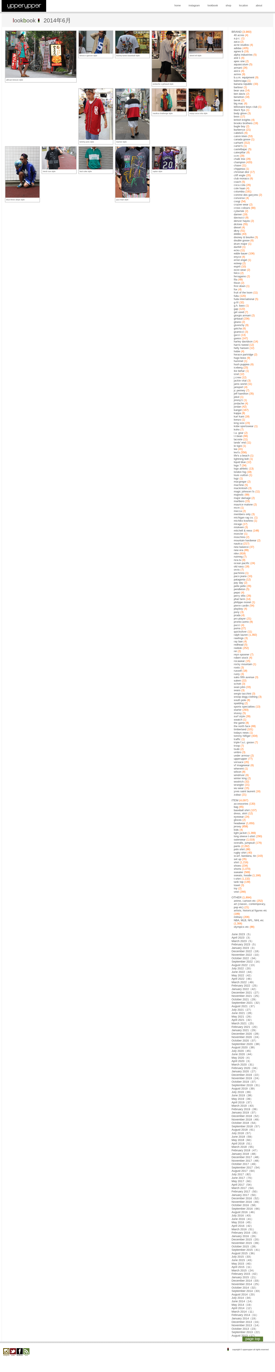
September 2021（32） (247, 1002)
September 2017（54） (247, 1167)
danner (238, 214)
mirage (238, 524)
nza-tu (237, 560)
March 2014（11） (243, 1311)
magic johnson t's (244, 491)
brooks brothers (243, 123)
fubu (236, 295)
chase (237, 165)
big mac (238, 103)
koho (237, 429)
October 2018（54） (245, 1122)
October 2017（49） (245, 1164)
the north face (242, 726)
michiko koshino (243, 520)
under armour (242, 755)
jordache (239, 403)
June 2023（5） (242, 934)
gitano (237, 321)
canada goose (242, 139)
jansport (238, 387)
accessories (241, 803)
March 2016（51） (244, 1229)
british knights (242, 119)
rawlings (239, 638)
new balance (241, 546)
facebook (20, 1352)
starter (238, 709)
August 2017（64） (244, 1170)
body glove (240, 113)
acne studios (241, 44)
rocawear (239, 661)
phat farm (239, 599)
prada (237, 615)
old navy (239, 566)
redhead (238, 644)
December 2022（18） (246, 951)
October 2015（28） (245, 1246)
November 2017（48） (246, 1160)
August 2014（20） (244, 1294)
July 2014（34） (242, 1297)
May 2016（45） (242, 1222)
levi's (237, 452)
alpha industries (243, 54)
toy (235, 888)
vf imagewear (242, 765)
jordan (237, 406)
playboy (238, 608)
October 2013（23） (245, 1328)
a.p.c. (237, 38)
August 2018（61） (244, 1129)
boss (237, 116)
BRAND (237, 31)
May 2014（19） (242, 1304)
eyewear (239, 816)
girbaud (238, 318)
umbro (237, 752)
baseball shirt (242, 810)
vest (236, 891)
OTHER (237, 897)
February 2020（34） (245, 1068)
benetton (239, 97)
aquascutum (241, 64)
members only (242, 514)
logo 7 (237, 465)
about (259, 5)
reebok (238, 648)
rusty (237, 674)
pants (237, 846)
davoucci (239, 217)
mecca (238, 511)
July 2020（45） (242, 1050)
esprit (237, 266)
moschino (239, 537)
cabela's (238, 132)
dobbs (237, 233)
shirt (236, 862)
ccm (236, 155)
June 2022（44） (243, 972)
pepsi (237, 592)
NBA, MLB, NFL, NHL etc (249, 920)
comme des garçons (246, 194)
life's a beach (241, 455)
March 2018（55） (244, 1146)
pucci (237, 625)
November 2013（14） (246, 1325)
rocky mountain (243, 664)
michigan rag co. (244, 517)
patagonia (239, 579)
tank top (238, 881)
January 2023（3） (244, 948)
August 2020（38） (244, 1047)
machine (239, 485)
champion (239, 162)
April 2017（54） (242, 1184)
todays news (241, 732)
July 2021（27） (242, 1009)
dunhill (237, 247)
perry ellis (240, 595)
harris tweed (241, 344)
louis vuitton (241, 475)
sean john (239, 687)
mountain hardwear (245, 540)
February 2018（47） (245, 1150)
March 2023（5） (243, 941)
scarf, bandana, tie (245, 855)
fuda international (244, 299)
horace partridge (243, 354)
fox (235, 289)
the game (239, 722)
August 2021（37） (244, 1006)
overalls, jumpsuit (244, 842)
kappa (237, 413)
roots (237, 667)
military (238, 917)
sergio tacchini (242, 693)
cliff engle (239, 175)
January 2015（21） (245, 1277)
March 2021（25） (244, 1023)
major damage (242, 498)
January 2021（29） (245, 1030)
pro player (240, 618)
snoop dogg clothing (245, 696)
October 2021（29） (245, 999)
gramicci (239, 331)
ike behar (239, 370)
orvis (237, 569)
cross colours (242, 207)
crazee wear (241, 204)
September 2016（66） (247, 1208)
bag (236, 806)
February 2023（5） (244, 944)
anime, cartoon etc (245, 900)
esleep (238, 263)
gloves (238, 819)
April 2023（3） (242, 937)
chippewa (239, 168)
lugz (236, 478)
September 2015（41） (247, 1249)
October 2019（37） (245, 1081)
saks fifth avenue (244, 677)
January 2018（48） (245, 1153)
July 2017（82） (242, 1174)
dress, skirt (240, 813)
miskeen (239, 527)
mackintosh (240, 488)
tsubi (237, 749)
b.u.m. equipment (244, 77)
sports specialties (244, 706)
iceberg (238, 367)
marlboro (239, 501)
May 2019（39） (242, 1098)
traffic (237, 739)
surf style (239, 716)
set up (237, 859)
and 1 (237, 57)
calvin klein (240, 136)
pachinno (239, 573)
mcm (237, 507)
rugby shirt (240, 852)
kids (236, 829)
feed (26, 1352)
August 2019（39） (244, 1088)
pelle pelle (240, 586)
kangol (238, 410)
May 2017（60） (242, 1181)
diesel (237, 227)
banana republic (243, 83)
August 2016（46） (244, 1212)
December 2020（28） (246, 1033)
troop (237, 745)
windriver (239, 775)
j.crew (237, 377)
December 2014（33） (246, 1280)
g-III (236, 302)
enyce (237, 256)
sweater (238, 872)
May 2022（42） (242, 975)
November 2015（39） (246, 1243)
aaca (237, 41)
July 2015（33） (242, 1256)
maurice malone (243, 504)
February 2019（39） (245, 1109)
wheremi (239, 768)
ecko (237, 250)
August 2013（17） (244, 1335)
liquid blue (240, 462)
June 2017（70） (243, 1177)
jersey (237, 826)
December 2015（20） (246, 1239)
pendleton (239, 589)
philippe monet (242, 602)
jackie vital (240, 380)
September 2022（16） (247, 961)
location (243, 5)
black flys (239, 110)
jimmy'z (238, 400)
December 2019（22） (246, 1074)
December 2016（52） (246, 1198)
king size (239, 423)
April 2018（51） (242, 1143)
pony (237, 612)
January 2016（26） (245, 1236)
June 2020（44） (243, 1054)
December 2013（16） (246, 1322)
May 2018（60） (242, 1140)
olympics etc (241, 926)
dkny (237, 230)
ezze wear (240, 269)
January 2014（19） (245, 1318)
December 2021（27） (246, 992)
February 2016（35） (245, 1232)
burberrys (239, 129)
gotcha (238, 328)
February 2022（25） (245, 985)
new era (238, 550)
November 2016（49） (246, 1201)
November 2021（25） (246, 996)
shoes (237, 865)
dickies (238, 224)
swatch (238, 719)
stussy (238, 713)
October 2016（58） (245, 1205)
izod (236, 374)
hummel (238, 361)
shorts (237, 868)
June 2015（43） (243, 1260)
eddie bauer (241, 253)
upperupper (240, 758)
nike (236, 553)
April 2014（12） (242, 1308)
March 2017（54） (244, 1188)
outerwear (240, 839)
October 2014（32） (245, 1287)
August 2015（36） (244, 1253)
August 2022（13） (244, 965)
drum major (240, 243)
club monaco (241, 178)
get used (239, 312)
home (177, 5)
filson (237, 282)
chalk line (239, 158)
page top (252, 1339)
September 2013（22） (247, 1332)
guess (237, 338)
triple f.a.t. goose (244, 742)
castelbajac (240, 149)
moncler (238, 533)
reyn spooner (241, 654)
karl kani (239, 416)
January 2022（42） (245, 989)
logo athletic (241, 468)
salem (237, 680)
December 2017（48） (246, 1157)
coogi (237, 201)
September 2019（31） (247, 1085)
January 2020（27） (245, 1071)
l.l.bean (238, 436)
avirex (237, 74)
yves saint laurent (244, 791)
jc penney (239, 390)
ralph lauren (241, 634)
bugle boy (239, 126)
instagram (194, 5)
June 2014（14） (243, 1301)
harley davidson (243, 341)
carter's (238, 145)
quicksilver (240, 631)
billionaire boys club (245, 106)
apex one (239, 61)
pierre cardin (241, 605)
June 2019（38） (243, 1095)
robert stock (241, 657)
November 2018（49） (246, 1119)
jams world (240, 383)
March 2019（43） (244, 1105)
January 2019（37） (245, 1112)
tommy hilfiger (242, 735)
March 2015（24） (244, 1270)
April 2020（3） (242, 1061)
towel (237, 885)
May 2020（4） (241, 1057)
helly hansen (241, 348)
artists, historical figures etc (250, 910)
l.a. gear (238, 432)
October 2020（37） (245, 1040)
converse (239, 198)
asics (237, 70)
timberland (240, 729)
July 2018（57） (242, 1133)
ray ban (238, 641)
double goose (242, 240)
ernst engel (240, 260)
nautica (238, 543)
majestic (239, 494)
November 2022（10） (246, 954)
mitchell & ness (243, 530)
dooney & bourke (244, 237)
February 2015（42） (245, 1273)
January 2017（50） (245, 1195)
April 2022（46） (242, 978)
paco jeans (240, 576)
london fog (240, 471)
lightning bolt (241, 458)
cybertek (239, 211)
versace (238, 762)
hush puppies (242, 364)
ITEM (235, 800)
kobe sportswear (244, 426)
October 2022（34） (245, 958)
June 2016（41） (243, 1219)
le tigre (238, 445)
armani (238, 67)
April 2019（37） (242, 1102)
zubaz (237, 794)
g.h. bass (239, 305)
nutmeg (238, 556)
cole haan (239, 188)
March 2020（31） (244, 1064)
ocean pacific (242, 563)
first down (239, 286)
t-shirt (237, 878)
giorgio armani (242, 315)
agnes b (238, 51)
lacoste (238, 439)
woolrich (239, 781)
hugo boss (240, 357)
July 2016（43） (242, 1215)
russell (238, 670)
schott (237, 683)
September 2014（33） (247, 1291)
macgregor (240, 481)
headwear (239, 823)
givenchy (239, 325)
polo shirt (239, 849)
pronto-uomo (241, 621)
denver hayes (242, 220)
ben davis (239, 93)
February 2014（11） (245, 1315)
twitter (13, 1352)
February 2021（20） (245, 1026)
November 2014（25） (246, 1284)
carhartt (238, 142)
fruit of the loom (243, 292)
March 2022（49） (244, 982)
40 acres (239, 35)
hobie (237, 351)
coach (237, 181)
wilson (237, 771)
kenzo (237, 419)
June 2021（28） (243, 1013)
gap (236, 308)
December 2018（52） (246, 1116)
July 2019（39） (242, 1092)
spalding (239, 703)
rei (235, 651)
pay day (238, 582)
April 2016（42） (242, 1225)
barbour (238, 87)
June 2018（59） (243, 1136)
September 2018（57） (247, 1126)
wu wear (239, 788)
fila (235, 279)
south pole (240, 700)
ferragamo (240, 276)
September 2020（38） (247, 1044)
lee (235, 449)
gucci (237, 335)
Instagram (6, 1352)
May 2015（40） (242, 1263)
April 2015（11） (242, 1267)
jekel (236, 396)
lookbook (213, 5)
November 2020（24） (246, 1037)
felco (237, 273)
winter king (240, 778)
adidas (238, 48)
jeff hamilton (241, 393)
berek (237, 100)
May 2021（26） (242, 1016)
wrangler (239, 784)
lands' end (240, 442)
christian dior (241, 172)
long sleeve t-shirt (244, 836)
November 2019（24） (246, 1078)
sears (237, 690)
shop (228, 5)
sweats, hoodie (243, 875)
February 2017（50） (245, 1191)
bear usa (239, 90)
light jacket (240, 832)
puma (237, 628)
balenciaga (240, 80)
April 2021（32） (242, 1019)
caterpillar (240, 152)
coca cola (239, 185)
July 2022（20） (242, 968)
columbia (239, 191)
